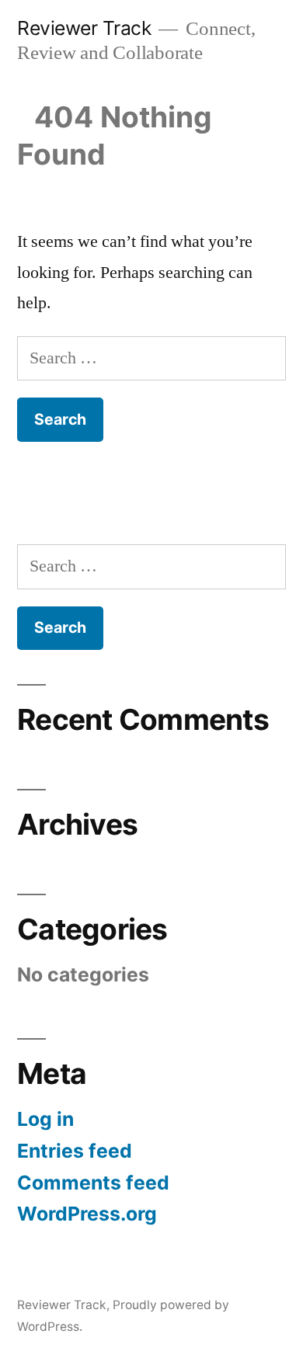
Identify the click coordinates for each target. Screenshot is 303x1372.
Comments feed (93, 1182)
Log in (45, 1119)
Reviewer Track (84, 28)
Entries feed (74, 1150)
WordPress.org (87, 1213)
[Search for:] (151, 358)
